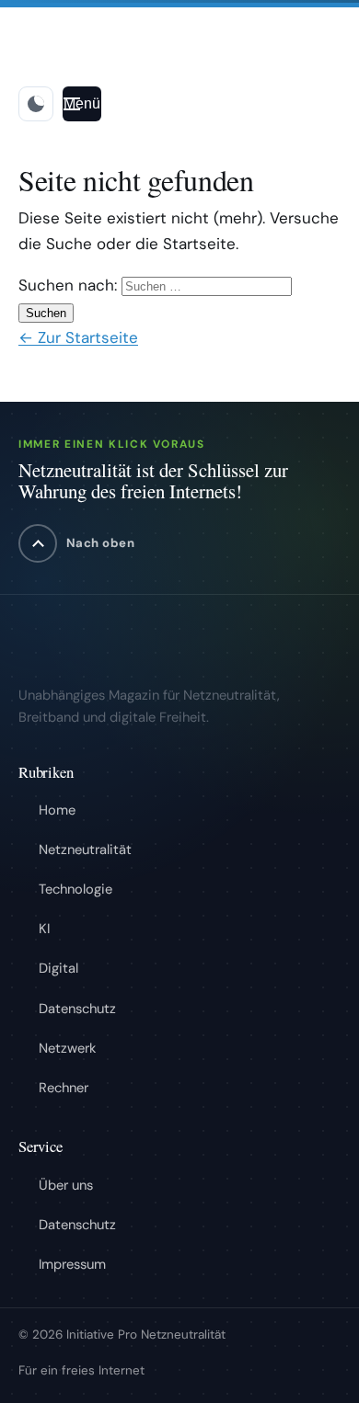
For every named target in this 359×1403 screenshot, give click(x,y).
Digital (58, 968)
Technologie (75, 889)
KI (44, 928)
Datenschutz (77, 1008)
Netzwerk (67, 1048)
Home (57, 810)
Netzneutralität (85, 849)
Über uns (66, 1185)
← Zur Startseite (78, 337)
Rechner (63, 1087)
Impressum (72, 1264)
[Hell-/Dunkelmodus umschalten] (35, 103)
